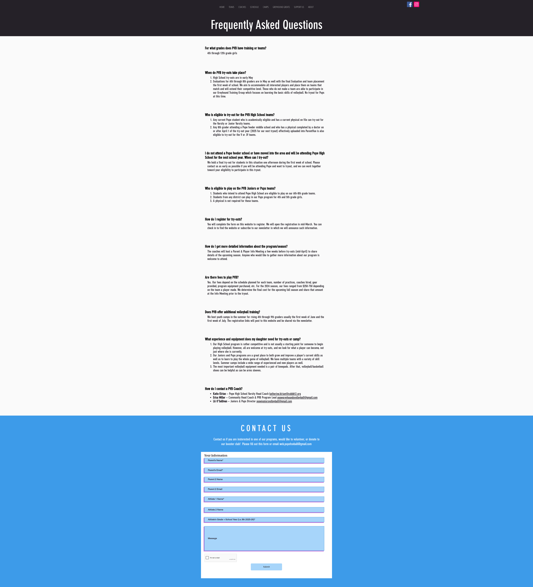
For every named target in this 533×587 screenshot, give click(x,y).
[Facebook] (409, 4)
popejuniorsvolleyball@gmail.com (274, 401)
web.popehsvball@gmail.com (296, 444)
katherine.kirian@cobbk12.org (285, 394)
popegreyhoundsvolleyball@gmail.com (297, 397)
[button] (231, 7)
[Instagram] (416, 4)
